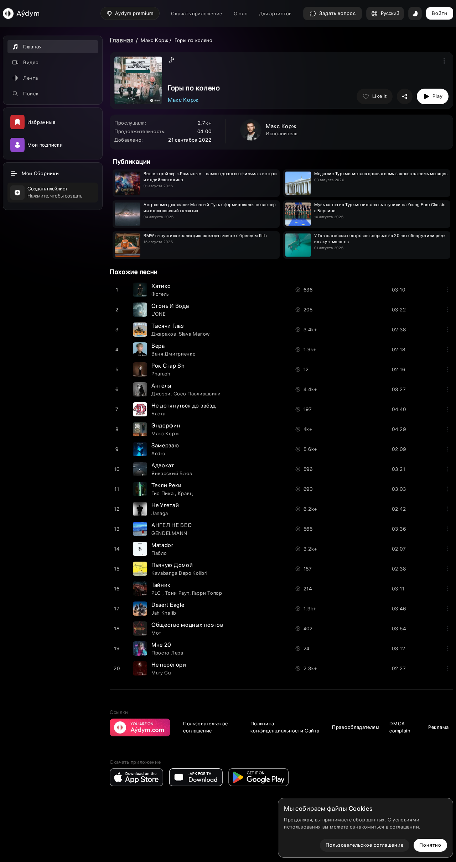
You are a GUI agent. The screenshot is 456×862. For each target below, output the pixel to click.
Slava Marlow (194, 334)
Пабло (159, 553)
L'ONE (158, 314)
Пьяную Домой (172, 565)
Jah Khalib (163, 613)
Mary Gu (161, 673)
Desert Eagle (167, 604)
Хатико (161, 286)
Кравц (185, 493)
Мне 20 (161, 644)
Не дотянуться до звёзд (183, 405)
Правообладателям (355, 727)
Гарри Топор (207, 593)
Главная (122, 40)
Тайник (161, 585)
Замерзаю (165, 445)
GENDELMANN (169, 533)
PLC (156, 593)
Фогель (160, 294)
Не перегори (168, 664)
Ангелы (161, 385)
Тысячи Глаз (167, 325)
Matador (162, 545)
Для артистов (275, 13)
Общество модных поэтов (187, 624)
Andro (158, 453)
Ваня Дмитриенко (173, 354)
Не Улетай (165, 505)
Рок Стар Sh (168, 365)
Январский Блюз (171, 473)
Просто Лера (167, 653)
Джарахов (163, 334)
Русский (390, 13)
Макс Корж (154, 40)
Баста (158, 413)
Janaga (159, 513)
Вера (158, 345)
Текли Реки (166, 485)
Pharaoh (161, 374)
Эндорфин (166, 425)
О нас (241, 13)
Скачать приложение (196, 13)
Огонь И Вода (170, 306)
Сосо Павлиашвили (197, 393)
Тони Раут (177, 593)
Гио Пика (163, 493)
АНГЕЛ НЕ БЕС (171, 525)
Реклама (438, 727)
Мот (156, 633)
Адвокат (162, 465)
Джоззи (161, 393)
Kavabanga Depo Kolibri (179, 573)
